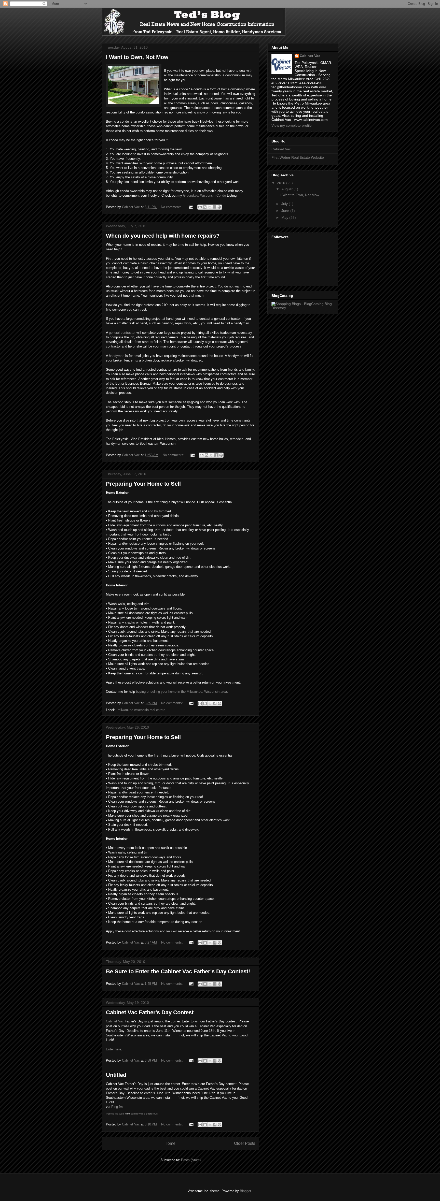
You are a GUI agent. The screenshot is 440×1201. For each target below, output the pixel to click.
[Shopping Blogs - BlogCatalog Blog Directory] (302, 308)
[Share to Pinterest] (219, 207)
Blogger (245, 1191)
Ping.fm (117, 1107)
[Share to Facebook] (214, 207)
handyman (116, 356)
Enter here (113, 1049)
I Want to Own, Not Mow (137, 57)
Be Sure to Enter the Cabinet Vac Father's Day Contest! (178, 971)
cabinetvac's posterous (144, 1113)
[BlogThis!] (204, 207)
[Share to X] (209, 207)
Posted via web (115, 1113)
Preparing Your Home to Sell (143, 484)
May (285, 217)
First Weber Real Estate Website (297, 157)
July (285, 204)
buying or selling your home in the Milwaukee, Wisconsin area (181, 691)
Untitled (116, 1075)
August (287, 189)
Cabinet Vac (115, 1021)
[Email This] (199, 207)
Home (169, 1143)
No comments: (172, 207)
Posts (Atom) (191, 1160)
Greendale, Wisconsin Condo (204, 195)
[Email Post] (190, 207)
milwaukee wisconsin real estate (141, 710)
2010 (281, 183)
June (285, 211)
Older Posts (244, 1143)
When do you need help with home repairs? (162, 236)
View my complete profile (291, 125)
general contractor (122, 333)
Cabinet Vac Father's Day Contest (150, 1012)
